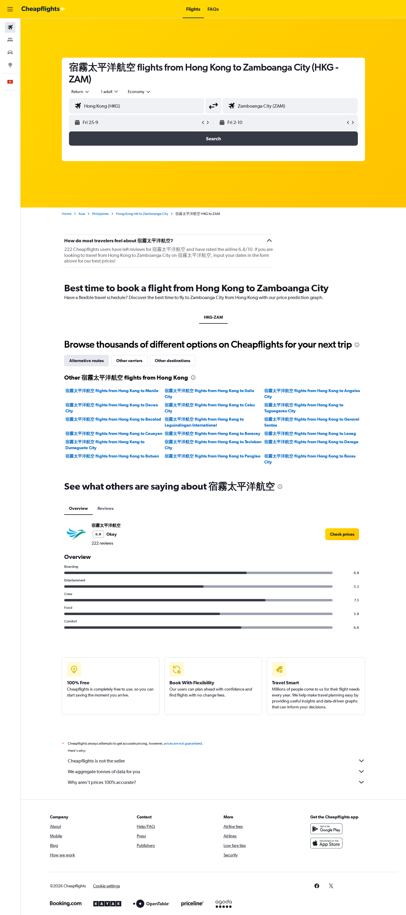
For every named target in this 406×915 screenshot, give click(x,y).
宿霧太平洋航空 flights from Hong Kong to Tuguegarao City (303, 408)
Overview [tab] (78, 508)
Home (66, 214)
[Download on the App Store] (326, 843)
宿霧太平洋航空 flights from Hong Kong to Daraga (311, 441)
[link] (342, 534)
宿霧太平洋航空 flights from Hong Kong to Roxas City (309, 459)
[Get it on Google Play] (326, 828)
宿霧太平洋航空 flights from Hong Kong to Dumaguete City (104, 444)
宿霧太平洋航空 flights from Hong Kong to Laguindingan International (204, 422)
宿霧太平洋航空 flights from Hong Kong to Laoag (310, 433)
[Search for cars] (10, 52)
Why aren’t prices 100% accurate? (102, 782)
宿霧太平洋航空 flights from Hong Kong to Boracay (212, 433)
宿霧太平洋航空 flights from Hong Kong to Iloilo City (209, 393)
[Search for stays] (10, 40)
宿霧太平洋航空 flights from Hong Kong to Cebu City (210, 408)
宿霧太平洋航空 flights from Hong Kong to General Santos (311, 422)
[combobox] (80, 92)
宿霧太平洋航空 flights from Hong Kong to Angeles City (312, 393)
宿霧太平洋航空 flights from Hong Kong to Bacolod (113, 419)
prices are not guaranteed (183, 743)
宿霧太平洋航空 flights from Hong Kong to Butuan (112, 456)
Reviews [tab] (105, 508)
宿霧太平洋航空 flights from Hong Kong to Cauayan (113, 433)
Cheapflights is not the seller (96, 761)
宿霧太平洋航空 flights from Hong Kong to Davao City (111, 408)
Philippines (100, 214)
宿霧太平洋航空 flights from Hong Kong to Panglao (212, 456)
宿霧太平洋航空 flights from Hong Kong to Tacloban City (213, 444)
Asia (81, 214)
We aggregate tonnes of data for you (104, 771)
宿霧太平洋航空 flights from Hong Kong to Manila (111, 390)
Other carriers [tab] (129, 360)
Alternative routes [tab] (86, 360)
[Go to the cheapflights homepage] (43, 9)
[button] (10, 9)
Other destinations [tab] (172, 360)
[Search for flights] (10, 27)
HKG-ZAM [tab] (213, 317)
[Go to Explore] (10, 65)
